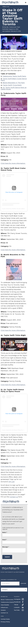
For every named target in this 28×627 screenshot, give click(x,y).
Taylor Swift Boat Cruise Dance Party (14, 79)
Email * (4, 539)
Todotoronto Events (7, 602)
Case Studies (5, 605)
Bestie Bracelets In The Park (14, 83)
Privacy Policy (5, 621)
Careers (3, 610)
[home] (10, 2)
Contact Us (4, 613)
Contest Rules (5, 619)
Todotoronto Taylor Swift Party (14, 76)
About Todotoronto (7, 599)
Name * (4, 532)
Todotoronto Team (14, 27)
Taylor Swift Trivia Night (12, 85)
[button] (25, 2)
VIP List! (11, 482)
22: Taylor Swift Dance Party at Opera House (14, 88)
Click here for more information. (13, 163)
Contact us (14, 497)
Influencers (4, 607)
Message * (5, 547)
